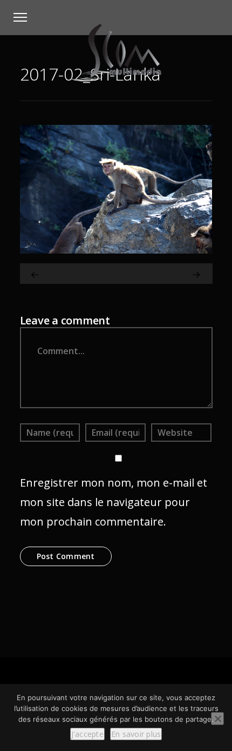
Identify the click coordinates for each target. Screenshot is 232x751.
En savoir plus (136, 734)
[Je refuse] (217, 718)
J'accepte (87, 734)
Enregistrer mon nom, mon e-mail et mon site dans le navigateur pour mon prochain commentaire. (113, 502)
